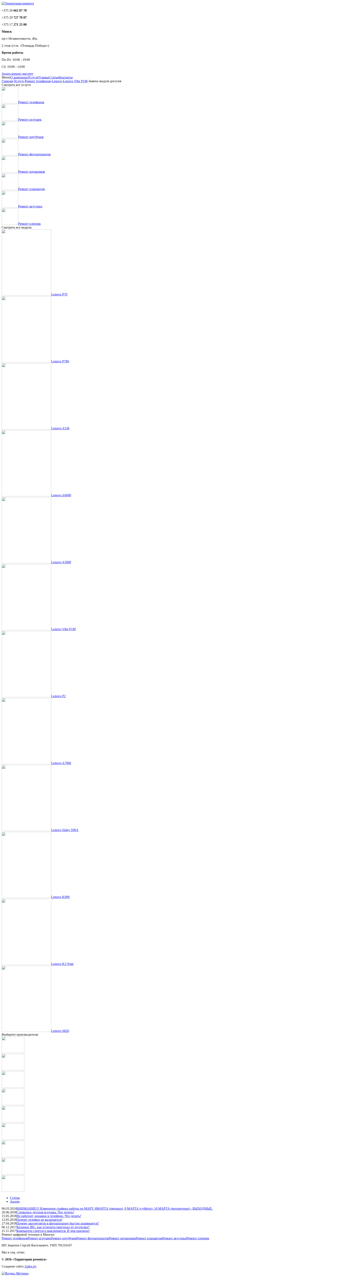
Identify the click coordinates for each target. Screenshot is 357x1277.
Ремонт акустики (174, 1238)
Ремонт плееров (198, 1238)
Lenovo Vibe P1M (75, 81)
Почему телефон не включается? (39, 1219)
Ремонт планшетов (149, 1238)
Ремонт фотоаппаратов (92, 1238)
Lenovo (57, 81)
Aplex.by (30, 1266)
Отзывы (43, 77)
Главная (7, 81)
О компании (19, 77)
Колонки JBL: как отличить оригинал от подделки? (53, 1227)
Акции (15, 1201)
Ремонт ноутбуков (63, 1238)
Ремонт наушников (122, 1238)
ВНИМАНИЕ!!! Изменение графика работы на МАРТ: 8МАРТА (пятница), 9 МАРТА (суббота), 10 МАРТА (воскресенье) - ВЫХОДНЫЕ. (115, 1208)
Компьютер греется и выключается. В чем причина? (53, 1231)
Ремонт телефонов (38, 81)
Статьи (54, 77)
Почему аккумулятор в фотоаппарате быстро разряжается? (58, 1223)
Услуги (33, 77)
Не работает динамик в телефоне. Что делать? (49, 1216)
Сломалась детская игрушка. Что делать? (45, 1212)
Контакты (66, 77)
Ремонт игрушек (39, 1238)
